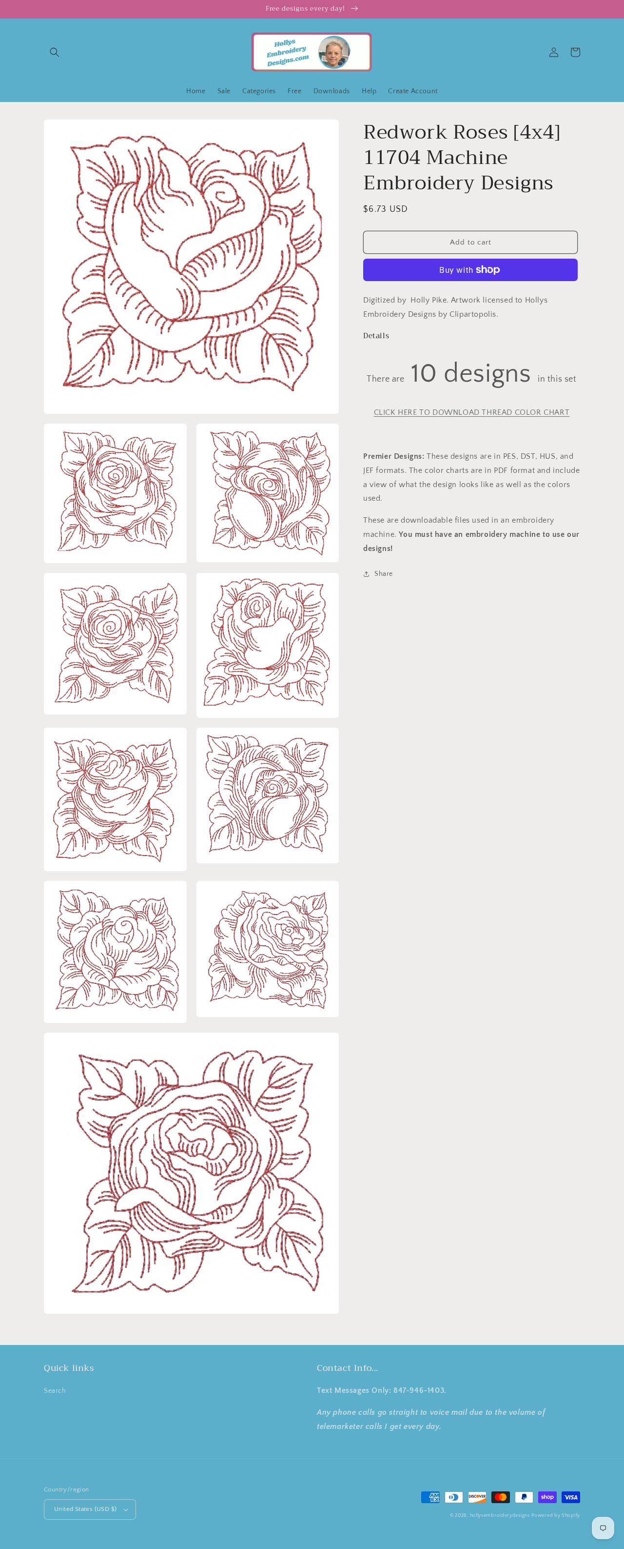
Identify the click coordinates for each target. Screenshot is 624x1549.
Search (55, 1391)
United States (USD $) (85, 1509)
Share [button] (383, 573)
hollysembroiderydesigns (500, 1515)
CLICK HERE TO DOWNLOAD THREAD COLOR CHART (472, 412)
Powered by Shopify (555, 1515)
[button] (54, 52)
